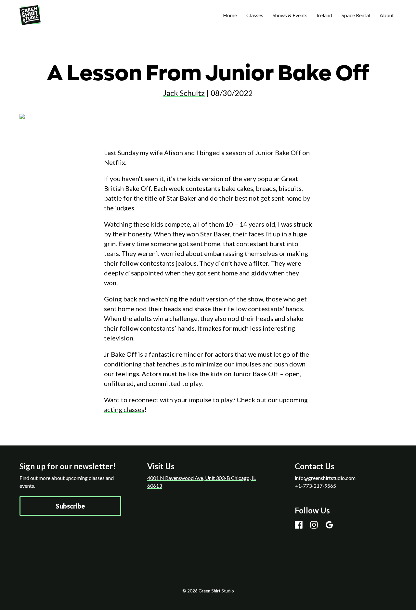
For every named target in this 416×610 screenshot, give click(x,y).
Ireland (324, 15)
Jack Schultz (184, 93)
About (387, 15)
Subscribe (70, 506)
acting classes (124, 409)
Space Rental (356, 15)
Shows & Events (290, 15)
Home (230, 15)
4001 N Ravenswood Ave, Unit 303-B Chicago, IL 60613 (201, 482)
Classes (254, 15)
